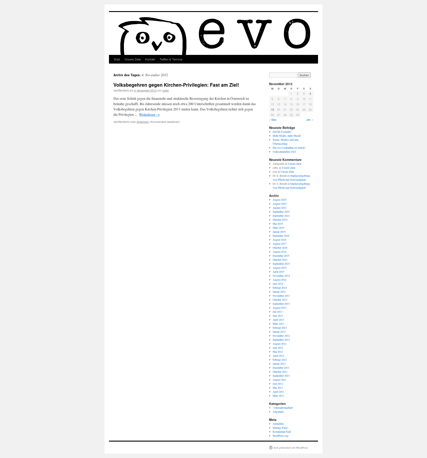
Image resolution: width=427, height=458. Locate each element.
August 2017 (279, 243)
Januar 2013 (279, 331)
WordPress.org (280, 435)
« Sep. (273, 119)
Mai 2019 (278, 223)
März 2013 (278, 323)
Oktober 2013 (280, 299)
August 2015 (279, 267)
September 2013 (281, 303)
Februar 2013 (280, 327)
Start (117, 59)
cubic (165, 90)
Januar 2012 (279, 363)
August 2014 (279, 279)
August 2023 (279, 207)
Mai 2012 (278, 351)
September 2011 (281, 375)
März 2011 (278, 395)
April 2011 (278, 391)
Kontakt (150, 59)
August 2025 (279, 199)
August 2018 (279, 239)
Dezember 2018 (281, 235)
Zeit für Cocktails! (282, 131)
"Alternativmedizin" (283, 407)
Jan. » (310, 119)
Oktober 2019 (280, 219)
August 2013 (279, 307)
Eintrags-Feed (280, 427)
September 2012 (281, 339)
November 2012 (281, 335)
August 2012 (279, 343)
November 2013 (281, 295)
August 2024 (279, 203)
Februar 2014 (280, 287)
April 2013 (278, 319)
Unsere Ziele (133, 59)
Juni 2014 (278, 283)
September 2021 (281, 215)
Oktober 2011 (280, 371)
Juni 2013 (278, 315)
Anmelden (278, 423)
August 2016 (279, 251)
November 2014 (281, 275)
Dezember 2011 (281, 367)
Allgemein (143, 122)
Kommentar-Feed (282, 431)
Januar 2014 (279, 291)
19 (272, 109)
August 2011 (279, 379)
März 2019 (278, 227)
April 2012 (278, 355)
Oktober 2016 (280, 247)
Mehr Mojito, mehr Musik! (287, 135)
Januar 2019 (279, 231)
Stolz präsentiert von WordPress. (291, 447)
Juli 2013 (277, 311)
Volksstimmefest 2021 (284, 151)
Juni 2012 (278, 347)
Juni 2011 (278, 383)
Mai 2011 (278, 387)
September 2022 (281, 211)
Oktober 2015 (280, 259)
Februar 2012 (280, 359)
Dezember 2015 (281, 255)
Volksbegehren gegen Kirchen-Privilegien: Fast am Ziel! (176, 84)
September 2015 (281, 263)
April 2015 (278, 271)
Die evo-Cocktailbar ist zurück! (289, 147)
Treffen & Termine (171, 59)
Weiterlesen (149, 114)
